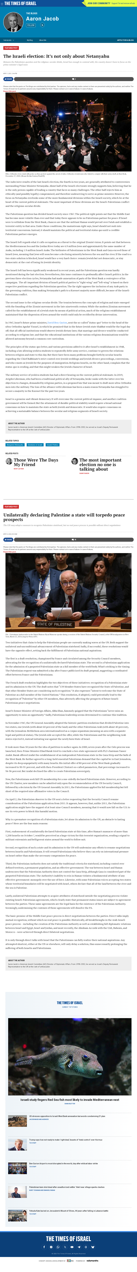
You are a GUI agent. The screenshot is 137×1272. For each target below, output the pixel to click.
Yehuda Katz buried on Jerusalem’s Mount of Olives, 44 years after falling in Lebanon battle (68, 1211)
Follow (30, 25)
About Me (42, 40)
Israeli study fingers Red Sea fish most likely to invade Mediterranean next (69, 1099)
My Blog (30, 40)
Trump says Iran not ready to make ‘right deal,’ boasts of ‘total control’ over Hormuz (65, 1140)
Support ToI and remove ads (123, 3)
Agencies (45, 1119)
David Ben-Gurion (57, 322)
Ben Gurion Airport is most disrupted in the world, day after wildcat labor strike (63, 1163)
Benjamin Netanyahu (15, 445)
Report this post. (9, 91)
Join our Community (98, 3)
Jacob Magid (34, 1119)
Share (9, 79)
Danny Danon (84, 473)
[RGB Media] (71, 1261)
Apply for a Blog (125, 40)
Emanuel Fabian (49, 1190)
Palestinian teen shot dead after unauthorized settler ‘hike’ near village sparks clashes (66, 1187)
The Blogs (31, 13)
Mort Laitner (19, 469)
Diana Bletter (70, 1103)
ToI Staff (32, 1143)
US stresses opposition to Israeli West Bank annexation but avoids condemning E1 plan (67, 1116)
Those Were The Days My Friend (36, 462)
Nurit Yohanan (34, 1190)
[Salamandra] (92, 1260)
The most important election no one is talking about (100, 464)
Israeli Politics (52, 445)
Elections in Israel (35, 445)
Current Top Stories (70, 1007)
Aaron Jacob (42, 19)
